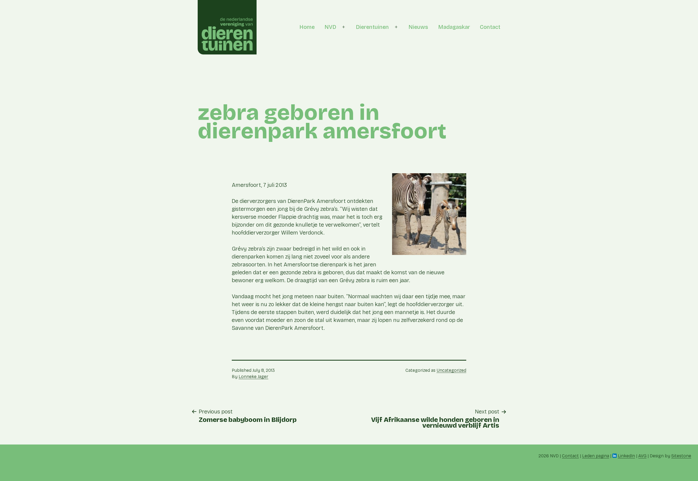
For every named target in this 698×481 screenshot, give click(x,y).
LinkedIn (626, 455)
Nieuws (418, 27)
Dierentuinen (372, 27)
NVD (330, 27)
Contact (490, 27)
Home (307, 27)
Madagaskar (454, 27)
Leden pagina (595, 455)
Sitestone (681, 455)
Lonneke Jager (253, 376)
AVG (642, 455)
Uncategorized (451, 370)
